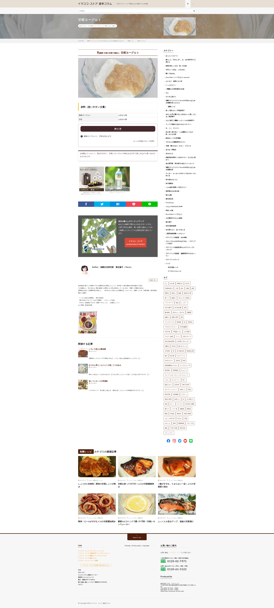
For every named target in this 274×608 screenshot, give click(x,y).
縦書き (167, 317)
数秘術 (179, 322)
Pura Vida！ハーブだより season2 (177, 77)
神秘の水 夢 (187, 293)
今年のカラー (169, 360)
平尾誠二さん (177, 331)
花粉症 (190, 322)
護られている (182, 346)
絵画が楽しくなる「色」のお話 (176, 66)
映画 (166, 404)
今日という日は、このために (175, 69)
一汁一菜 (174, 409)
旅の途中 (169, 222)
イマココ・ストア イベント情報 (88, 560)
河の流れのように (172, 179)
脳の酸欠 (167, 312)
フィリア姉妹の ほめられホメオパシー (178, 124)
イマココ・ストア (176, 552)
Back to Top (137, 537)
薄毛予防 (182, 428)
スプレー (184, 394)
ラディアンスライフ (172, 259)
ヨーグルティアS (185, 365)
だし (166, 283)
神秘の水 (180, 283)
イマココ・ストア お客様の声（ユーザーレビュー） (94, 553)
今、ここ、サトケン (172, 128)
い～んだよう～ (171, 85)
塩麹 (113, 25)
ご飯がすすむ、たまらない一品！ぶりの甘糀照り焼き (177, 485)
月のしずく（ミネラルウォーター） (117, 192)
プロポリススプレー (171, 327)
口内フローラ (187, 336)
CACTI (80, 584)
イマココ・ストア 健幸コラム (87, 558)
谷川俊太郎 (180, 351)
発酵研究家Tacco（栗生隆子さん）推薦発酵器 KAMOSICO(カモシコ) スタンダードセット (91, 193)
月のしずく (81, 572)
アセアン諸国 (169, 336)
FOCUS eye (170, 203)
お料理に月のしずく (183, 341)
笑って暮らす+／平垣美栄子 (175, 110)
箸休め (179, 413)
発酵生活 (95, 480)
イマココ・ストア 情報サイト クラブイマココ (92, 555)
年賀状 (172, 413)
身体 (174, 423)
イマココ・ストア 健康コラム (100, 603)
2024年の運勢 (189, 404)
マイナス (180, 404)
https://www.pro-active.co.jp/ (174, 591)
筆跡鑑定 (176, 370)
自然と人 (177, 399)
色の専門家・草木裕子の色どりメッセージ (180, 163)
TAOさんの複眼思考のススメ (175, 142)
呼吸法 (167, 293)
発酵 (106, 25)
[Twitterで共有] (102, 204)
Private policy (136, 546)
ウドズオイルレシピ (174, 271)
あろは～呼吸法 (171, 150)
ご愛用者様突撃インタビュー (175, 233)
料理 (184, 360)
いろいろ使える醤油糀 (97, 349)
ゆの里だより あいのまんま (175, 230)
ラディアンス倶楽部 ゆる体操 (176, 237)
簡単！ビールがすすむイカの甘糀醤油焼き (97, 521)
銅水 (193, 288)
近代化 (174, 346)
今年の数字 (168, 307)
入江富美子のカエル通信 (174, 218)
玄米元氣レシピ (173, 267)
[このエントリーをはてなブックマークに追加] (118, 204)
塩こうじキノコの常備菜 (98, 381)
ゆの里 (172, 283)
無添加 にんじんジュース (86, 577)
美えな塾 (169, 195)
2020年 (176, 385)
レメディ (184, 303)
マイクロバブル (169, 322)
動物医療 (181, 423)
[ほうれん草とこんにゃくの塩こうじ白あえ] (83, 368)
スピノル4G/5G (170, 418)
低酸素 (182, 409)
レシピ (102, 25)
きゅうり (184, 370)
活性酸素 (176, 394)
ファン (178, 336)
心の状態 (187, 331)
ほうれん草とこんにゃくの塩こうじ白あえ (105, 365)
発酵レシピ (93, 25)
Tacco (109, 25)
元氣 (185, 418)
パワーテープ (169, 303)
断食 (166, 428)
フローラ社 (190, 423)
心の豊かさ (190, 399)
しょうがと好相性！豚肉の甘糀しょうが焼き (97, 485)
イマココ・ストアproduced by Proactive (135, 242)
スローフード (181, 356)
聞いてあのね (170, 73)
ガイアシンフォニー (171, 389)
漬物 (187, 288)
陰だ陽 (172, 356)
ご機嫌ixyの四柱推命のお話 (175, 89)
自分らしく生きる (178, 312)
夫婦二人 (182, 389)
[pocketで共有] (134, 204)
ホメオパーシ (176, 380)
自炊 (185, 307)
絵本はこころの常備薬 (173, 138)
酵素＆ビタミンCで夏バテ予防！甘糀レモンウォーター (136, 522)
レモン (167, 380)
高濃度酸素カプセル (171, 365)
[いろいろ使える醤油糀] (83, 352)
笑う (184, 380)
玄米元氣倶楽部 (171, 226)
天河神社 (167, 351)
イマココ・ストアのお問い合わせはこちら (96, 565)
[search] (194, 10)
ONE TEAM (185, 385)
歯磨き (174, 298)
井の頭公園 (177, 307)
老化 (189, 389)
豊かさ (167, 409)
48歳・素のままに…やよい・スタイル (178, 146)
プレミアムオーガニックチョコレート (176, 375)
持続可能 (167, 394)
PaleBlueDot (169, 288)
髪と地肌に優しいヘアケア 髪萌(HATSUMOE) (92, 582)
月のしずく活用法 (184, 298)
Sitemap (127, 546)
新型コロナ (168, 385)
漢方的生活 (169, 199)
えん (167, 93)
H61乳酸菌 (183, 327)
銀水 (182, 288)
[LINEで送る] (150, 204)
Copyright (145, 546)
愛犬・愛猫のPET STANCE (86, 579)
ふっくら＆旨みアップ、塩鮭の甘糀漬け (176, 521)
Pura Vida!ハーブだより (174, 214)
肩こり (167, 298)
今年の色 (167, 331)
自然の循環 (187, 413)
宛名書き (167, 370)
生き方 (187, 283)
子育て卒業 (173, 428)
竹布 (79, 570)
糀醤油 (189, 409)
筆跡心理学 (175, 317)
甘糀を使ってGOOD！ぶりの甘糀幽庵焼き (136, 485)
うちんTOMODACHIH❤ (174, 206)
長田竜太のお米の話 (172, 191)
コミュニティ (169, 433)
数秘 (166, 413)
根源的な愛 (190, 351)
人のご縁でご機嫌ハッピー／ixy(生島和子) (180, 120)
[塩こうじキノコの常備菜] (83, 384)
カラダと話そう (171, 96)
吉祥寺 (178, 360)
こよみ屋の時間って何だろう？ (176, 187)
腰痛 (179, 293)
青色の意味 (168, 399)
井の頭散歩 (169, 183)
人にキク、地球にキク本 (174, 81)
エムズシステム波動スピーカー (88, 575)
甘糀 (80, 119)
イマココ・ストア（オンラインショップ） (91, 551)
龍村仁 (174, 293)
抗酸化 (167, 346)
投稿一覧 (152, 280)
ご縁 (176, 288)
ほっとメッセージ (172, 56)
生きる (179, 418)
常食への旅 (169, 210)
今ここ (172, 404)
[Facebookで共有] (86, 204)
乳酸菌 (189, 312)
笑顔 (177, 303)
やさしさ (167, 423)
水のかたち (169, 153)
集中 (166, 356)
